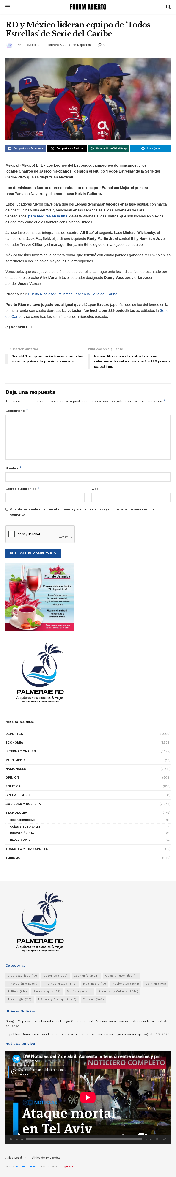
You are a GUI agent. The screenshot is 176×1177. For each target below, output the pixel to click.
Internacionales (21, 751)
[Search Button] (168, 7)
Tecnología (16, 812)
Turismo (13, 857)
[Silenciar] (156, 1139)
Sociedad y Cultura (23, 804)
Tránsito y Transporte (27, 849)
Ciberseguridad (22, 820)
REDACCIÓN (31, 45)
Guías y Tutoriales (25, 826)
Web (95, 489)
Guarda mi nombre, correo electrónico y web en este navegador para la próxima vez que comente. (82, 511)
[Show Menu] (8, 7)
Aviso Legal (14, 1157)
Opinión (12, 777)
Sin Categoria (18, 795)
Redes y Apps (20, 839)
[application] (88, 1097)
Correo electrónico (23, 488)
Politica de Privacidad (45, 1157)
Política (13, 786)
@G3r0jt (69, 1166)
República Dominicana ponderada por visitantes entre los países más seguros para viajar (74, 1034)
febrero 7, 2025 (59, 45)
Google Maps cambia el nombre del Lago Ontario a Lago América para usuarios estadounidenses (81, 1021)
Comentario (17, 410)
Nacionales (16, 769)
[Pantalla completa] (164, 1139)
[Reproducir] (11, 1139)
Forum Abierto (26, 1166)
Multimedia (15, 760)
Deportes (84, 45)
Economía (14, 742)
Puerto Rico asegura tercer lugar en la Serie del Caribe (72, 294)
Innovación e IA (22, 833)
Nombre (14, 468)
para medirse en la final (48, 216)
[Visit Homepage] (88, 6)
